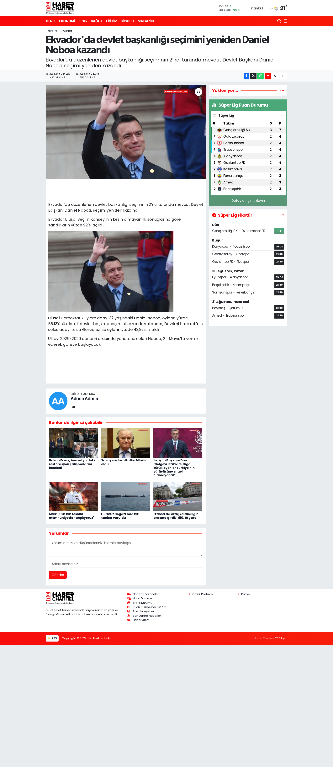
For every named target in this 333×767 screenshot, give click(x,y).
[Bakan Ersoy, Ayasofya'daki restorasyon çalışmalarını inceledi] (73, 442)
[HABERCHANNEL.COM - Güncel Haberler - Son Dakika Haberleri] (60, 8)
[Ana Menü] (285, 21)
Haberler (52, 31)
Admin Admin (84, 398)
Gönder (58, 575)
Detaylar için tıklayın (248, 200)
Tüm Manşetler (143, 611)
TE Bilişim (281, 638)
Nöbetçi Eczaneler (146, 594)
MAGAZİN (146, 21)
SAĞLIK (97, 21)
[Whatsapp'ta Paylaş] (260, 76)
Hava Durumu (142, 598)
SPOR (82, 21)
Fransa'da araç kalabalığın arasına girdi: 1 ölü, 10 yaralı (175, 516)
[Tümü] (282, 90)
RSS (54, 638)
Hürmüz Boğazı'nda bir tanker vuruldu (120, 516)
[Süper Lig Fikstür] (282, 215)
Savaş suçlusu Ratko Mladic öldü (124, 462)
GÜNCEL (68, 31)
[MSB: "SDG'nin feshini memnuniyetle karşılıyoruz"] (73, 496)
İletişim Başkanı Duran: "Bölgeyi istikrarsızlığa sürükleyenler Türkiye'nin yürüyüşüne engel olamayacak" (174, 467)
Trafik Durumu (142, 603)
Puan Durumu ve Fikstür (149, 607)
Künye (245, 594)
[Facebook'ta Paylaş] (246, 76)
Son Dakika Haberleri (147, 616)
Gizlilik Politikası (202, 594)
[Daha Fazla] (268, 76)
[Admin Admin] (58, 400)
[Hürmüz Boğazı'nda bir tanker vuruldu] (125, 496)
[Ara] (279, 21)
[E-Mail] (74, 407)
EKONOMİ (67, 21)
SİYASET (127, 21)
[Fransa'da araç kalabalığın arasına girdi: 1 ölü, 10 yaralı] (177, 496)
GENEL (51, 21)
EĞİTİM (111, 21)
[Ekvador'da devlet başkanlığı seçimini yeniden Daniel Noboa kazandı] (126, 132)
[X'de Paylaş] (253, 76)
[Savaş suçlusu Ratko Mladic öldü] (125, 442)
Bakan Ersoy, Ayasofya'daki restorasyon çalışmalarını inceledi (72, 464)
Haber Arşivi (141, 620)
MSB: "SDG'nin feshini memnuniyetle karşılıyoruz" (71, 516)
